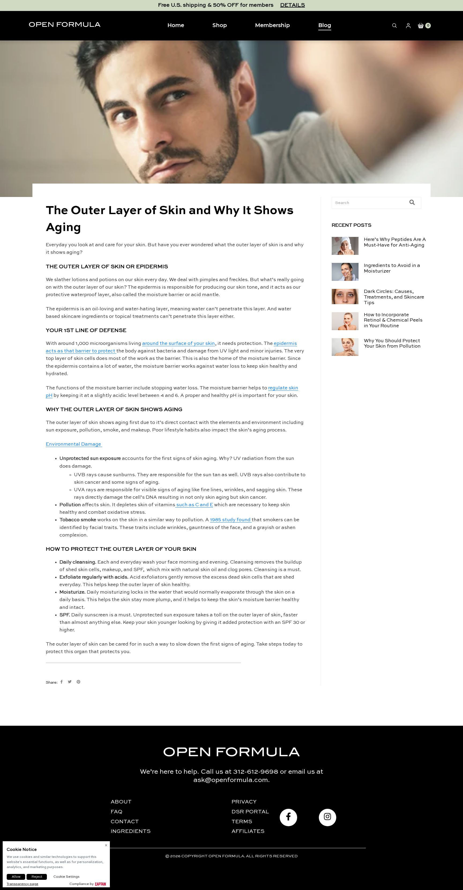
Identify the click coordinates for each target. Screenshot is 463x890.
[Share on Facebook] (61, 682)
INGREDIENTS (131, 831)
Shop (219, 25)
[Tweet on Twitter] (70, 682)
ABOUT (121, 802)
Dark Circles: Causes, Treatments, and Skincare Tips (394, 297)
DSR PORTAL (250, 812)
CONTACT (125, 822)
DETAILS (292, 5)
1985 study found (231, 519)
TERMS (242, 822)
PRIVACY (244, 802)
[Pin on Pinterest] (78, 682)
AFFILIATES (248, 831)
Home (175, 25)
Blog (324, 25)
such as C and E (194, 504)
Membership (272, 25)
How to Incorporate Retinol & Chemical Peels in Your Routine (393, 320)
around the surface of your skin (178, 343)
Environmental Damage (74, 444)
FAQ (116, 812)
